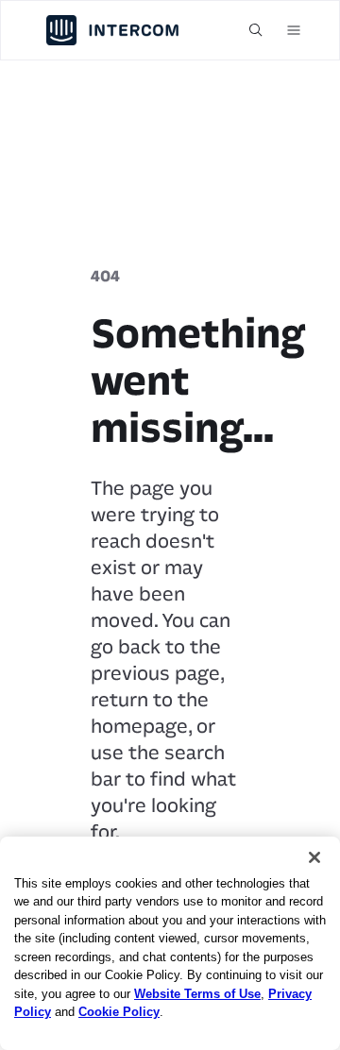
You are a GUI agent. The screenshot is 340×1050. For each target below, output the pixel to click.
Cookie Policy (119, 1012)
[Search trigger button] (256, 30)
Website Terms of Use (197, 994)
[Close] (314, 857)
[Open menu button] (294, 30)
